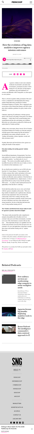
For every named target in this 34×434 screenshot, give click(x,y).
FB (11, 422)
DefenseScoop (17, 381)
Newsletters (17, 403)
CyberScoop (17, 385)
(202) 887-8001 (17, 418)
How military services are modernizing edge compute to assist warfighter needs (24, 282)
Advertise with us (17, 407)
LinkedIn (17, 422)
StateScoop (17, 389)
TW (14, 422)
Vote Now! (5, 431)
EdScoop (17, 392)
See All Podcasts (8, 270)
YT (23, 422)
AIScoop (17, 396)
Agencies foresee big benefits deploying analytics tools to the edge (25, 313)
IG (20, 422)
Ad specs (17, 411)
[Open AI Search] (5, 2)
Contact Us (17, 415)
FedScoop (17, 377)
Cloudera (5, 248)
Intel (12, 248)
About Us (17, 369)
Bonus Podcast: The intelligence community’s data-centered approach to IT (24, 331)
